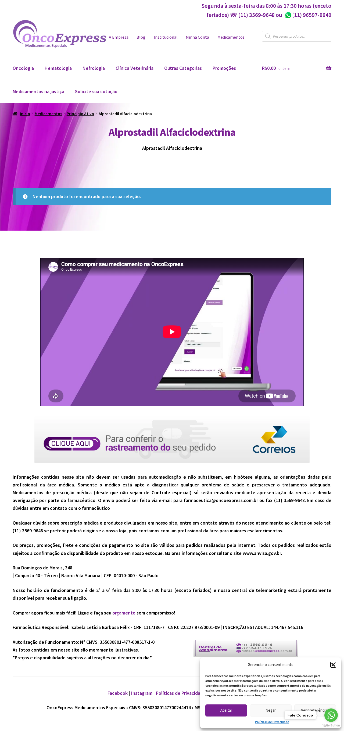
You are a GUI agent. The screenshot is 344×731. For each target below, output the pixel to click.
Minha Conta (197, 37)
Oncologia (23, 68)
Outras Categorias (183, 68)
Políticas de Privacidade (272, 722)
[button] (333, 664)
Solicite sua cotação (96, 91)
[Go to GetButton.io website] (331, 725)
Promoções (224, 68)
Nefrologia (94, 68)
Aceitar (226, 710)
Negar (271, 710)
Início (25, 113)
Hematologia (58, 68)
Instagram (141, 693)
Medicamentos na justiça (38, 91)
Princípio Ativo (80, 113)
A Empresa (118, 37)
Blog (141, 37)
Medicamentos (231, 37)
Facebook (118, 693)
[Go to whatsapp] (331, 715)
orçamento (123, 613)
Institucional (166, 37)
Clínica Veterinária (134, 68)
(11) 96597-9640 (307, 15)
